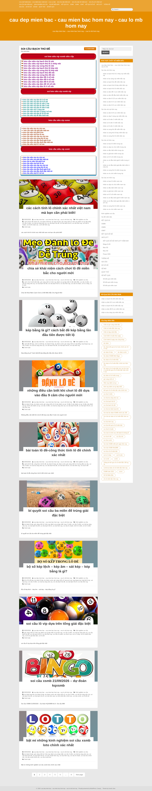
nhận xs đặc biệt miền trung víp (113, 150)
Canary (99, 788)
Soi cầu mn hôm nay (108, 177)
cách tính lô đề (28, 464)
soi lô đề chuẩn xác (32, 225)
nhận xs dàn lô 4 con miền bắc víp (114, 102)
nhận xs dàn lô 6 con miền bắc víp (114, 105)
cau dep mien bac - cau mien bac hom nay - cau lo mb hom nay (53, 219)
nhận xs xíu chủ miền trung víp (113, 173)
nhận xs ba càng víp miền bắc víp (114, 78)
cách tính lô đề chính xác (31, 221)
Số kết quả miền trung (110, 282)
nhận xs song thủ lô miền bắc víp (114, 136)
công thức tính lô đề (40, 464)
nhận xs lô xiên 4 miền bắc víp (113, 126)
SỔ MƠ (103, 268)
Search (105, 52)
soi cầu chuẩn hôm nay (52, 755)
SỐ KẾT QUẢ (105, 275)
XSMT (103, 230)
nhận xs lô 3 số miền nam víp (112, 194)
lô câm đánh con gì (60, 404)
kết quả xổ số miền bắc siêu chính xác (115, 390)
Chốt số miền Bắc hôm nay (112, 328)
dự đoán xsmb (59, 344)
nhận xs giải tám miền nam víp (113, 191)
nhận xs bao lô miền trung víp (112, 143)
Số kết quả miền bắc (109, 279)
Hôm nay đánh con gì (110, 383)
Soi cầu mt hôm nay (107, 140)
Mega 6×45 (106, 244)
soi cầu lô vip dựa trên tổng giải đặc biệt (58, 623)
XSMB (103, 224)
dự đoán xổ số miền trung (111, 375)
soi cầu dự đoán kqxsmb (111, 409)
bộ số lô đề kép (29, 580)
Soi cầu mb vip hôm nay (109, 109)
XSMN (103, 227)
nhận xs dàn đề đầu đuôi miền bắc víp (115, 95)
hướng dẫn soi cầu (83, 464)
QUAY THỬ (105, 272)
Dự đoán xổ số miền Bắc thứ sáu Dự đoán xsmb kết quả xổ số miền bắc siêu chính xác (116, 370)
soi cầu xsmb (77, 696)
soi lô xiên (42, 635)
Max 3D (105, 247)
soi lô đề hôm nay (44, 225)
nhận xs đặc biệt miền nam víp (113, 188)
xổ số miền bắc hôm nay (111, 479)
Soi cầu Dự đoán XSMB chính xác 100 (115, 412)
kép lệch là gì (86, 580)
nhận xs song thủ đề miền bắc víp (114, 129)
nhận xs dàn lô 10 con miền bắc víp (114, 98)
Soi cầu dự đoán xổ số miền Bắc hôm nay (116, 417)
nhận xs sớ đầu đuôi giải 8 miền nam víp (116, 197)
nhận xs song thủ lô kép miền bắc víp (115, 132)
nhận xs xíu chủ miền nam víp (113, 209)
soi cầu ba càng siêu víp (39, 223)
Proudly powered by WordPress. (87, 788)
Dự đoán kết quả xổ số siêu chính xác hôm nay (116, 347)
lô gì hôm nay (58, 632)
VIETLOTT (104, 237)
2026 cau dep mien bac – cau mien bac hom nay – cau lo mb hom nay (57, 788)
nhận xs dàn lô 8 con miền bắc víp (114, 113)
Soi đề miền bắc (106, 217)
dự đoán (106, 343)
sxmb (116, 459)
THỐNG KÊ (105, 258)
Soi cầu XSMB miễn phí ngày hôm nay (115, 444)
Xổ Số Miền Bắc (108, 475)
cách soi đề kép (39, 344)
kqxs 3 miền (67, 524)
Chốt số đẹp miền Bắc (110, 332)
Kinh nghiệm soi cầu (82, 219)
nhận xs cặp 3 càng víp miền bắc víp (115, 116)
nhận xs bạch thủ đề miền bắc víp (114, 82)
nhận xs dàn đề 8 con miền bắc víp (112, 309)
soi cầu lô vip (68, 634)
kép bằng (78, 344)
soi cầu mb (119, 436)
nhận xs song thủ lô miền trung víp (114, 170)
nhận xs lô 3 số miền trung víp (113, 157)
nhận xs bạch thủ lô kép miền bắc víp (115, 85)
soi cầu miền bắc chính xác (64, 696)
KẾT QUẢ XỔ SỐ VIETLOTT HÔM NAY (116, 241)
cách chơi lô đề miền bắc (31, 282)
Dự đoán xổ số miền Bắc (111, 359)
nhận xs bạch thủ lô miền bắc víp (114, 88)
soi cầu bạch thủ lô (65, 223)
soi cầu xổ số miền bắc (111, 451)
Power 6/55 (106, 254)
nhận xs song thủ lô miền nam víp (114, 206)
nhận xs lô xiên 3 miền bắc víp (113, 123)
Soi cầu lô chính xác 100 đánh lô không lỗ (116, 433)
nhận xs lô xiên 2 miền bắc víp (113, 119)
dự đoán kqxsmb (29, 694)
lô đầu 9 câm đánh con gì (74, 404)
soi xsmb (106, 459)
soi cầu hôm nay (77, 223)
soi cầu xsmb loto (45, 757)
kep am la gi (68, 580)
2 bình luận (27, 347)
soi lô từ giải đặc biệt (31, 635)
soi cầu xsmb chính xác (32, 757)
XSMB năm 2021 (109, 471)
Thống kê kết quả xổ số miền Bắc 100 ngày (116, 463)
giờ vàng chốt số (67, 221)
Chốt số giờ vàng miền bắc (112, 324)
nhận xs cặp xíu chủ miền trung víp (114, 147)
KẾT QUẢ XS (105, 220)
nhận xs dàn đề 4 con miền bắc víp (114, 92)
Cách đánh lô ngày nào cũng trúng (114, 339)
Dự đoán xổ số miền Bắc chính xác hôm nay (116, 364)
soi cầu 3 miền (26, 223)
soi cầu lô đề (84, 465)
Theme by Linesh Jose (109, 788)
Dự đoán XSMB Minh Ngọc (112, 356)
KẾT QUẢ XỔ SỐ (107, 234)
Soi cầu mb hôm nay (108, 70)
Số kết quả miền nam (110, 285)
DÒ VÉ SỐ (104, 265)
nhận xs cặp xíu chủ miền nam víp (114, 184)
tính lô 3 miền (78, 526)
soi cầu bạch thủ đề (53, 223)
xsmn (120, 471)
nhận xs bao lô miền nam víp (112, 181)
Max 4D (105, 251)
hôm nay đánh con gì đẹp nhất (81, 221)
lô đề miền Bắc (74, 282)
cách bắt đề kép (29, 344)
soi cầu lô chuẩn (76, 283)
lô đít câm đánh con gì (33, 405)
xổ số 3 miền (87, 526)
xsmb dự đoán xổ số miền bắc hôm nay (115, 468)
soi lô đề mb (85, 696)
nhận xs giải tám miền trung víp (113, 153)
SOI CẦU (104, 262)
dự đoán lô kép (56, 221)
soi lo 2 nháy (85, 283)
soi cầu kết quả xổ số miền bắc (113, 425)
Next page (79, 775)
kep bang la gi (86, 344)
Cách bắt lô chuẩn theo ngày (112, 336)
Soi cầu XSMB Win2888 (111, 447)
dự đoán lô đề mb (45, 221)
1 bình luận (27, 227)
